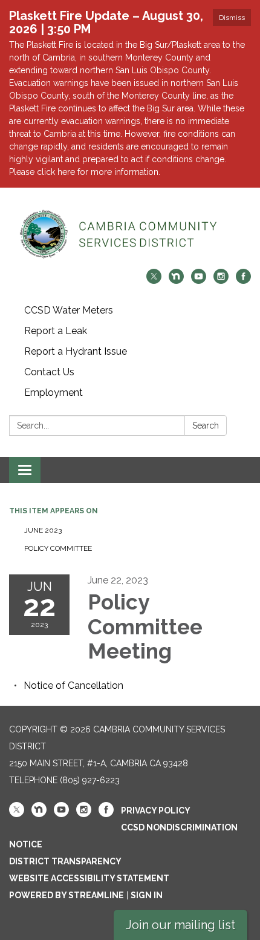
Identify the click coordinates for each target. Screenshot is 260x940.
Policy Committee (58, 548)
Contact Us (49, 372)
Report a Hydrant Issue (75, 351)
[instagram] (221, 280)
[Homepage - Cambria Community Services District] (130, 234)
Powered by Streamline (66, 895)
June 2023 (43, 530)
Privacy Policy (155, 810)
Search (205, 425)
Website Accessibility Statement (89, 878)
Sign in (147, 895)
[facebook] (243, 280)
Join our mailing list (180, 925)
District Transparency (65, 861)
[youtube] (198, 280)
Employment (53, 392)
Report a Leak (55, 331)
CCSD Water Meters (68, 310)
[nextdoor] (176, 280)
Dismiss (232, 17)
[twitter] (153, 280)
